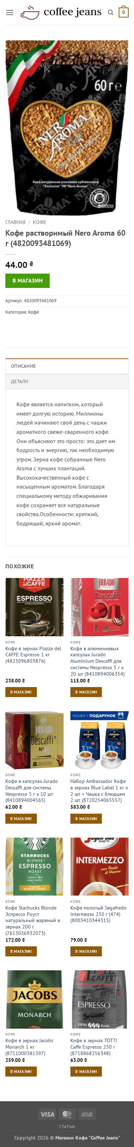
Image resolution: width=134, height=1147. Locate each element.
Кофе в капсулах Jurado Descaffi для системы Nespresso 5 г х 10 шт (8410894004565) (31, 790)
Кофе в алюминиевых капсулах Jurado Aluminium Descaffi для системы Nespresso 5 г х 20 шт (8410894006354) (97, 661)
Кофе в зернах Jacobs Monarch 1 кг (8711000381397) (29, 1047)
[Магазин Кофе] (61, 12)
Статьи (67, 1126)
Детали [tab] (20, 381)
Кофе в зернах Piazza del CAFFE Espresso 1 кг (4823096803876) (33, 655)
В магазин (28, 280)
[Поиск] (110, 12)
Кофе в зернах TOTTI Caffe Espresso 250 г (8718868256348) (93, 1047)
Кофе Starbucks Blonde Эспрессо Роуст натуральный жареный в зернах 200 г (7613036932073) (32, 920)
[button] (9, 12)
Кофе (39, 222)
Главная (15, 222)
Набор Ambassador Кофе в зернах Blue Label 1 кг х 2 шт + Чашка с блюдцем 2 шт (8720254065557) (99, 790)
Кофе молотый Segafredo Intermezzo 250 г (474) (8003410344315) (98, 914)
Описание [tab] (23, 366)
